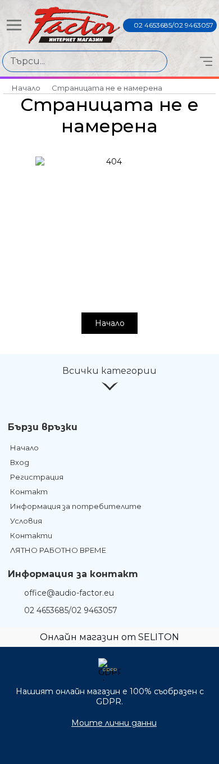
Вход (19, 462)
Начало (26, 87)
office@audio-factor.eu (69, 593)
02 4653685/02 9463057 (173, 25)
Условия (26, 520)
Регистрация (36, 476)
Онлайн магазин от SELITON (109, 637)
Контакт (29, 491)
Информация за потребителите (76, 506)
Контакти (31, 535)
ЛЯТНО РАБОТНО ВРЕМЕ (58, 550)
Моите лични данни (114, 723)
